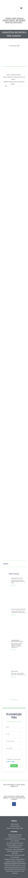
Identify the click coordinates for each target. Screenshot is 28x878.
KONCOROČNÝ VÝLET (17, 578)
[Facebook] (14, 804)
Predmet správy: (10, 741)
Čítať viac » (13, 585)
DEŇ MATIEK (14, 671)
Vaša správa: (9, 748)
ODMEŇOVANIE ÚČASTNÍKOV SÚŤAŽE (17, 641)
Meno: (7, 727)
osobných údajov (10, 761)
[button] (21, 8)
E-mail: (8, 734)
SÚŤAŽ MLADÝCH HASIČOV (18, 609)
